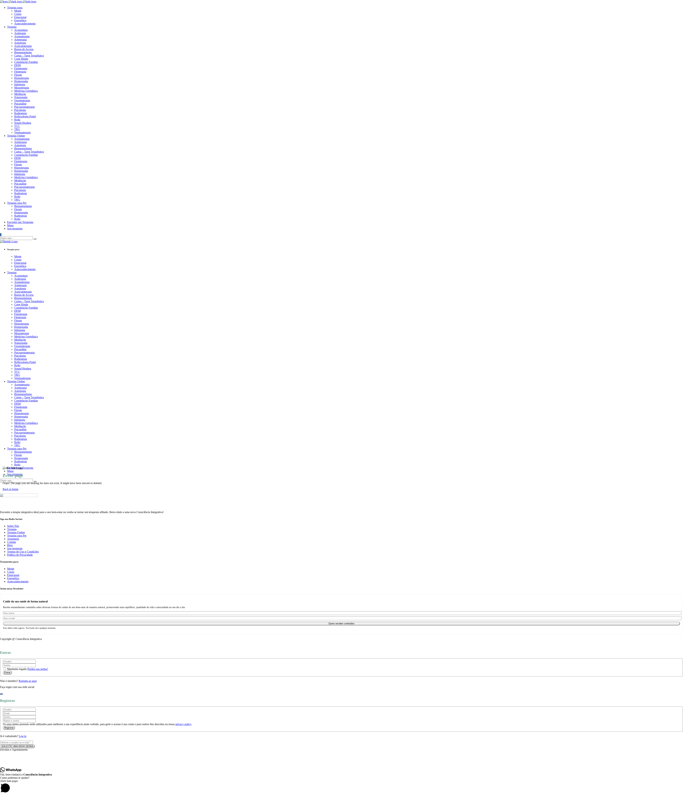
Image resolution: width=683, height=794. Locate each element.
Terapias (12, 529)
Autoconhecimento (17, 581)
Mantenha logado (17, 669)
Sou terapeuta (14, 548)
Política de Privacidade (20, 554)
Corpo (10, 571)
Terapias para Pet (16, 535)
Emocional (13, 575)
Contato (11, 542)
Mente (10, 568)
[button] (341, 749)
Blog (10, 545)
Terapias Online (16, 532)
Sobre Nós (13, 525)
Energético (13, 578)
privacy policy (183, 724)
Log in (22, 736)
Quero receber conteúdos (341, 623)
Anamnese (13, 538)
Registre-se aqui (28, 680)
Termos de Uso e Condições (23, 551)
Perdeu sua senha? (37, 669)
